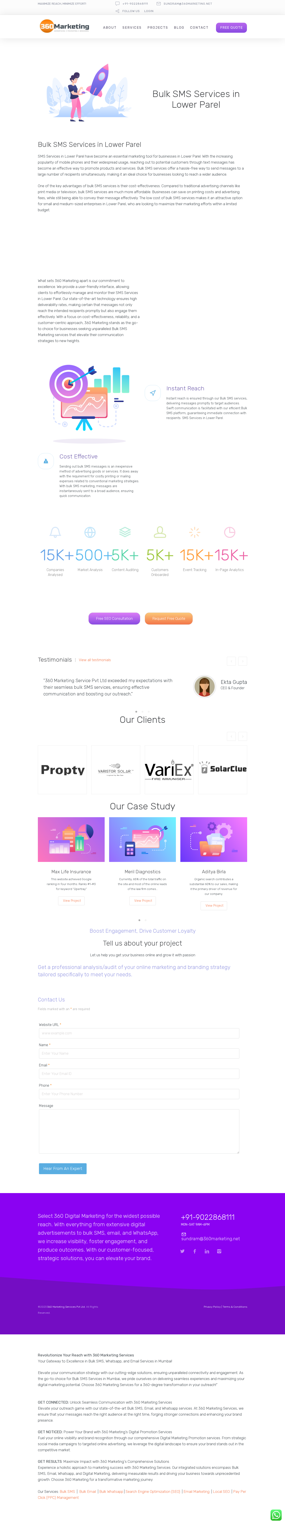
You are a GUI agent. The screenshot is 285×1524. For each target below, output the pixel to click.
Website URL (50, 1025)
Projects (157, 28)
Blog (179, 28)
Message (46, 1106)
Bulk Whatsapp (111, 1491)
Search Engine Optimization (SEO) (153, 1491)
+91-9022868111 (135, 3)
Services (132, 28)
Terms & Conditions (235, 1306)
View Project (72, 901)
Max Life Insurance (71, 871)
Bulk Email (87, 1491)
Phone (45, 1085)
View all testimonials (95, 660)
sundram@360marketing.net (188, 3)
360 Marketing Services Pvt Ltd (66, 1306)
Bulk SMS (67, 1491)
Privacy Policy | (213, 1306)
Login (149, 11)
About (110, 28)
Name (45, 1045)
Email (44, 1065)
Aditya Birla (214, 871)
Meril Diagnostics (143, 871)
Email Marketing (196, 1491)
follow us (131, 11)
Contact (199, 28)
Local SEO (221, 1491)
